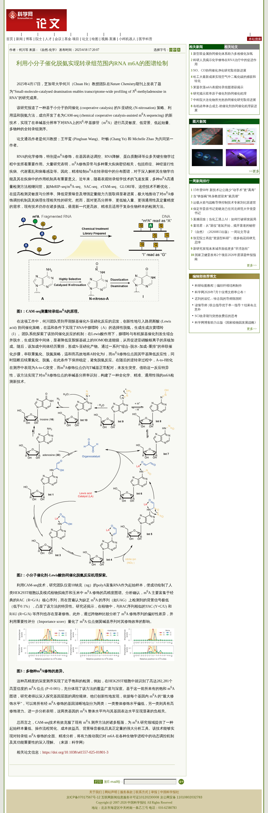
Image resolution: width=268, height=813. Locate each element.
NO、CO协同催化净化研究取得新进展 (219, 70)
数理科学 (112, 34)
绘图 (95, 39)
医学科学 (29, 34)
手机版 (257, 34)
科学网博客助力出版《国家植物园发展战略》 (226, 322)
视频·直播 (108, 39)
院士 (38, 39)
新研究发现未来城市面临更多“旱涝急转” (221, 248)
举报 (154, 792)
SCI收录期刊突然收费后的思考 (216, 316)
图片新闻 (199, 121)
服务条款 (126, 792)
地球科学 (95, 34)
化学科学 (46, 34)
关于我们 (95, 792)
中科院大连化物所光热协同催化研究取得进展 (224, 100)
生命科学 (13, 34)
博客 (29, 39)
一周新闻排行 (199, 181)
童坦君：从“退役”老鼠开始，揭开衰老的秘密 (224, 225)
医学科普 (145, 39)
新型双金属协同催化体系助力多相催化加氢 (223, 54)
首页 (9, 39)
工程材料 (62, 34)
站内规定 (242, 34)
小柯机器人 (127, 39)
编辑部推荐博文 (204, 276)
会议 (58, 39)
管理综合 (128, 34)
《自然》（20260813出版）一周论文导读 (221, 232)
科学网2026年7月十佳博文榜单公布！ (221, 292)
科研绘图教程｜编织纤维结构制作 (218, 285)
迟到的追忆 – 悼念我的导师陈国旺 (218, 299)
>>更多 (254, 171)
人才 (48, 39)
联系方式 (142, 792)
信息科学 (79, 34)
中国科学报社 (169, 792)
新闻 (19, 39)
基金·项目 (71, 39)
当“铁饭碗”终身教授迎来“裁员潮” (216, 196)
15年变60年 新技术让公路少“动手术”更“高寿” (224, 190)
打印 (98, 782)
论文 (85, 39)
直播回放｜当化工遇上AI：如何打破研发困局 (224, 219)
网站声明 (111, 792)
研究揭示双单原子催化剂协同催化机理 (220, 93)
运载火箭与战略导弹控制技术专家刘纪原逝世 (224, 202)
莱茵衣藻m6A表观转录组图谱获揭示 (218, 87)
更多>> (252, 265)
